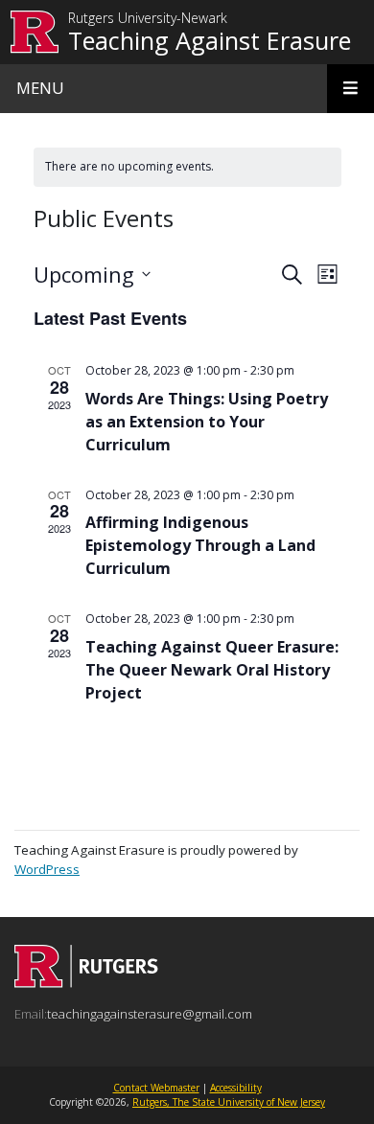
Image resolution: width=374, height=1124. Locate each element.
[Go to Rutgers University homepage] (35, 32)
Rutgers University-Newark (147, 19)
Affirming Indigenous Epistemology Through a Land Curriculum (200, 545)
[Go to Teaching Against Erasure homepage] (86, 982)
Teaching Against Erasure (209, 40)
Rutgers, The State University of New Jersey (228, 1102)
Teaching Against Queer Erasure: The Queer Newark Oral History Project (212, 669)
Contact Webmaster (156, 1087)
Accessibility (236, 1087)
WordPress (47, 869)
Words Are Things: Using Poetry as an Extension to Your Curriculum (206, 421)
